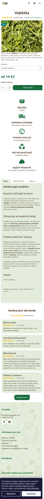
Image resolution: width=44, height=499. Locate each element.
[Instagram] (9, 422)
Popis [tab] (5, 181)
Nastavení (11, 494)
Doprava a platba (8, 438)
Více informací (33, 488)
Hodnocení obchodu (22, 310)
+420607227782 (7, 417)
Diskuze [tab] (32, 181)
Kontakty (5, 443)
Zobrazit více (22, 397)
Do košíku (29, 88)
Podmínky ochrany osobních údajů (15, 449)
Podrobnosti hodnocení (33, 18)
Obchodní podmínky (9, 446)
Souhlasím (31, 494)
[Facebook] (4, 422)
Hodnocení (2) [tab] (18, 181)
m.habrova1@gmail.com (11, 415)
